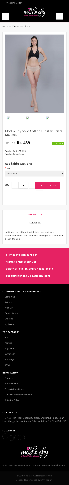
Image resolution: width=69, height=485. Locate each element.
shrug (7, 364)
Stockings (9, 359)
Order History (11, 313)
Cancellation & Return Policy (18, 394)
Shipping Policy (12, 400)
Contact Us (10, 296)
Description (34, 214)
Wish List (9, 307)
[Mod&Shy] (34, 11)
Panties (8, 342)
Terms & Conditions (14, 389)
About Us (9, 378)
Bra (6, 337)
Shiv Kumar (46, 479)
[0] (61, 17)
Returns (8, 302)
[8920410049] (22, 437)
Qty (7, 184)
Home (5, 26)
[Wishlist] (39, 194)
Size (8, 168)
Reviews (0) (34, 222)
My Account (10, 324)
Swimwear (10, 353)
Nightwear (10, 348)
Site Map (9, 318)
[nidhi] (16, 437)
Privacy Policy (11, 383)
